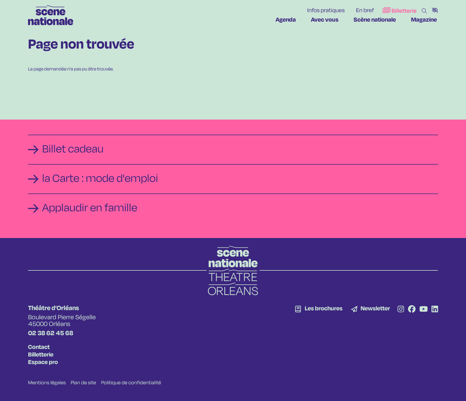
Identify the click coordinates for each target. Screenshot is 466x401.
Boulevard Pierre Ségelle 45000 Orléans (62, 321)
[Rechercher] (424, 11)
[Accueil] (50, 15)
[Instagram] (401, 310)
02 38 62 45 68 (50, 333)
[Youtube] (423, 310)
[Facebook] (412, 310)
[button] (435, 10)
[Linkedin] (434, 310)
